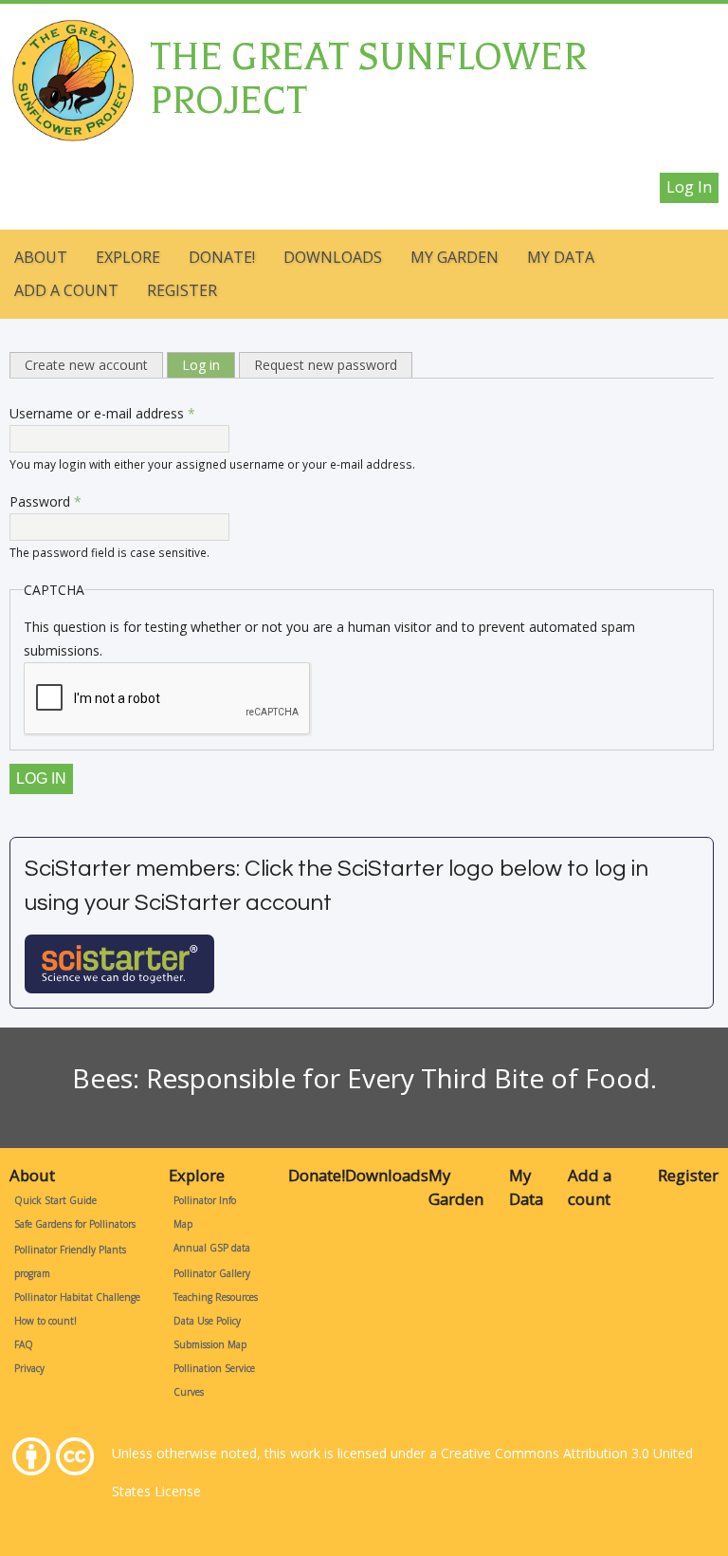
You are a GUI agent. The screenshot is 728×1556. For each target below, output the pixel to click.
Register (182, 290)
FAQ (23, 1344)
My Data (560, 257)
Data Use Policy (207, 1320)
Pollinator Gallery (211, 1273)
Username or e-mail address (102, 413)
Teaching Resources (215, 1297)
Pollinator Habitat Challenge (77, 1297)
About (40, 257)
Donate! (222, 257)
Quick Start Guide (55, 1200)
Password (45, 501)
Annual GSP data (211, 1247)
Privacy (29, 1368)
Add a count (66, 290)
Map (182, 1224)
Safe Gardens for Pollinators (75, 1224)
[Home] (72, 31)
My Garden (454, 257)
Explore (128, 257)
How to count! (45, 1320)
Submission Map (209, 1344)
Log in (689, 186)
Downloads (332, 257)
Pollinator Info (204, 1200)
